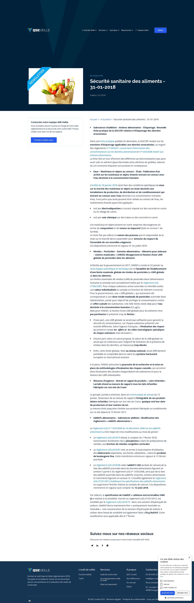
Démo (160, 30)
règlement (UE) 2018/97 (108, 449)
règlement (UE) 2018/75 (118, 502)
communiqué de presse (142, 394)
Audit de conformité (108, 574)
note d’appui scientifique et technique (109, 268)
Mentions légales (113, 599)
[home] (38, 30)
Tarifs (81, 578)
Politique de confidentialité (134, 599)
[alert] (175, 578)
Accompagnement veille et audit (110, 579)
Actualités (106, 119)
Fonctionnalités (85, 574)
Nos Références (133, 578)
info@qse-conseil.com (155, 578)
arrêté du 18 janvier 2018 (104, 185)
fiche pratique (107, 141)
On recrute (131, 582)
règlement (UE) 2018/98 (108, 465)
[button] (89, 30)
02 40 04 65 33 (152, 574)
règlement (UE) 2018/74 (108, 437)
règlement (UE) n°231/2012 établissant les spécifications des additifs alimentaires (129, 480)
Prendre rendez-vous (43, 140)
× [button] (189, 557)
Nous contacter (152, 582)
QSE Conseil (132, 574)
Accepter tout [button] (167, 593)
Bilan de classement (108, 584)
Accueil (94, 119)
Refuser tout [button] (182, 593)
